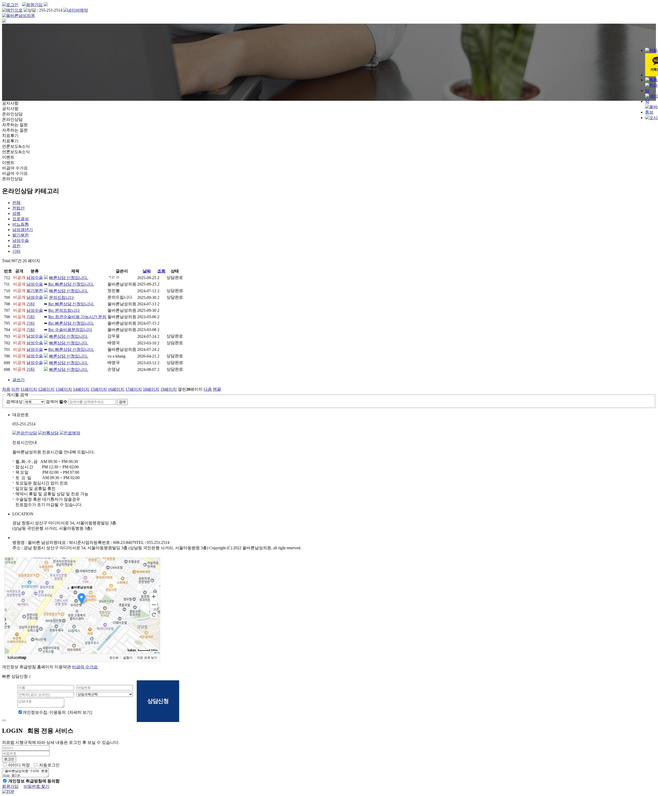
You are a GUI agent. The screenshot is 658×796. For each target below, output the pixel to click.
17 (133, 389)
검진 (16, 246)
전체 (16, 202)
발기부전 (20, 235)
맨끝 (217, 389)
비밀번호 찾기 (36, 786)
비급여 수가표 (85, 667)
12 (46, 389)
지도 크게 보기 (147, 658)
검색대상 (14, 401)
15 (98, 389)
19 (168, 389)
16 (116, 389)
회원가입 (34, 5)
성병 (16, 213)
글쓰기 (18, 380)
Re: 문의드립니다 (64, 310)
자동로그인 (49, 765)
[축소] (153, 604)
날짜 (147, 271)
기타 (16, 251)
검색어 (56, 401)
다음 (208, 389)
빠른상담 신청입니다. (68, 278)
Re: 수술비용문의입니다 (70, 329)
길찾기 (127, 658)
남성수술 (20, 240)
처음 (6, 389)
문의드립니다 (61, 297)
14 (81, 389)
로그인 (12, 5)
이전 (15, 389)
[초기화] (153, 614)
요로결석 (20, 219)
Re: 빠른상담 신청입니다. (71, 284)
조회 (161, 271)
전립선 (18, 208)
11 (29, 389)
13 (64, 389)
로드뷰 (113, 658)
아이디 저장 (19, 765)
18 (151, 389)
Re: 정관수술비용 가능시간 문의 (77, 317)
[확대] (153, 596)
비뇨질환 (20, 224)
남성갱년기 (22, 229)
